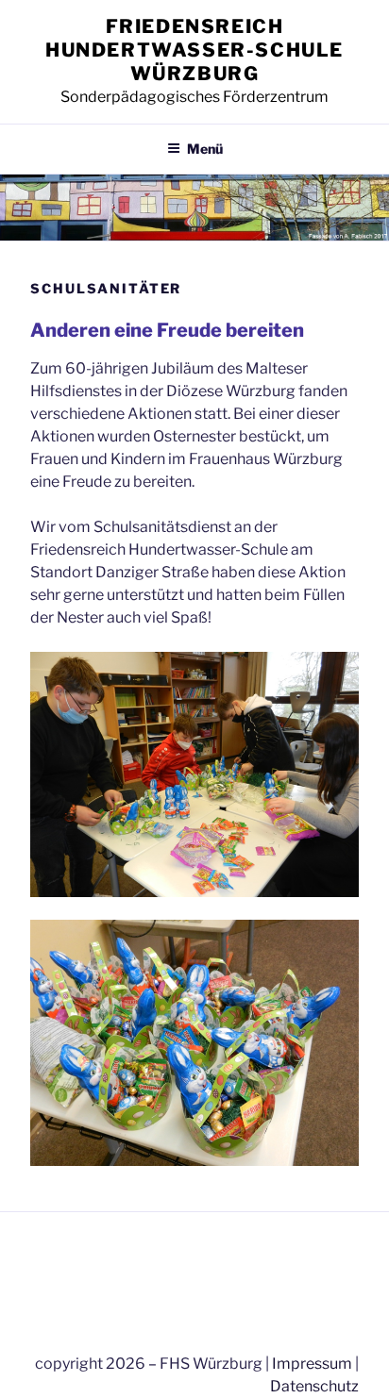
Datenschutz (314, 1386)
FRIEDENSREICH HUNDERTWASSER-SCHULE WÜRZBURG (194, 50)
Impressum (312, 1364)
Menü (205, 149)
